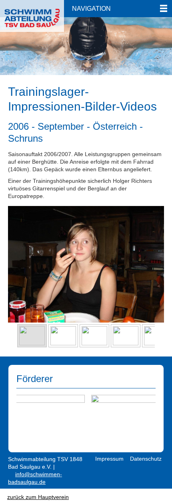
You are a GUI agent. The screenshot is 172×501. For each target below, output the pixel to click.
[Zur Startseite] (32, 14)
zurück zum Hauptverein (38, 497)
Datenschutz (146, 458)
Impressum (109, 458)
